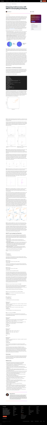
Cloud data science (23, 418)
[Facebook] (30, 11)
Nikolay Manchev (9, 11)
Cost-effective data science (23, 415)
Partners (37, 411)
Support (29, 413)
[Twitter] (32, 11)
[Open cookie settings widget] (1, 424)
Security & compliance (15, 414)
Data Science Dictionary (31, 411)
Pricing (13, 413)
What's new (14, 415)
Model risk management (23, 417)
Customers (38, 412)
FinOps (13, 412)
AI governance (14, 411)
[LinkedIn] (33, 11)
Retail (21, 411)
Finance (21, 409)
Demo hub (30, 414)
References (33, 29)
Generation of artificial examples (34, 25)
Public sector (22, 410)
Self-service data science (23, 416)
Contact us (38, 413)
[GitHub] (5, 418)
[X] (3, 418)
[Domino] (7, 406)
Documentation (30, 412)
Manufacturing (22, 412)
